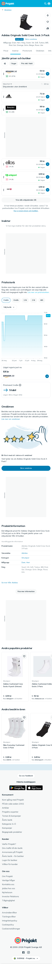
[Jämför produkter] (47, 28)
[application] (26, 337)
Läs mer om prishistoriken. (38, 292)
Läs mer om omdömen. (11, 419)
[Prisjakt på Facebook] (23, 952)
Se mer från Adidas (10, 582)
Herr (28, 562)
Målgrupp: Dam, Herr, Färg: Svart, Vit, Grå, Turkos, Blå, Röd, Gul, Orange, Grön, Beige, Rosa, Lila (26, 44)
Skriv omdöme (31, 39)
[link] (15, 677)
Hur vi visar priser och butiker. (26, 211)
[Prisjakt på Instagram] (28, 952)
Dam (23, 562)
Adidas (25, 553)
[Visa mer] (4, 73)
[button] (47, 15)
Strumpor (7, 10)
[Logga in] (48, 3)
